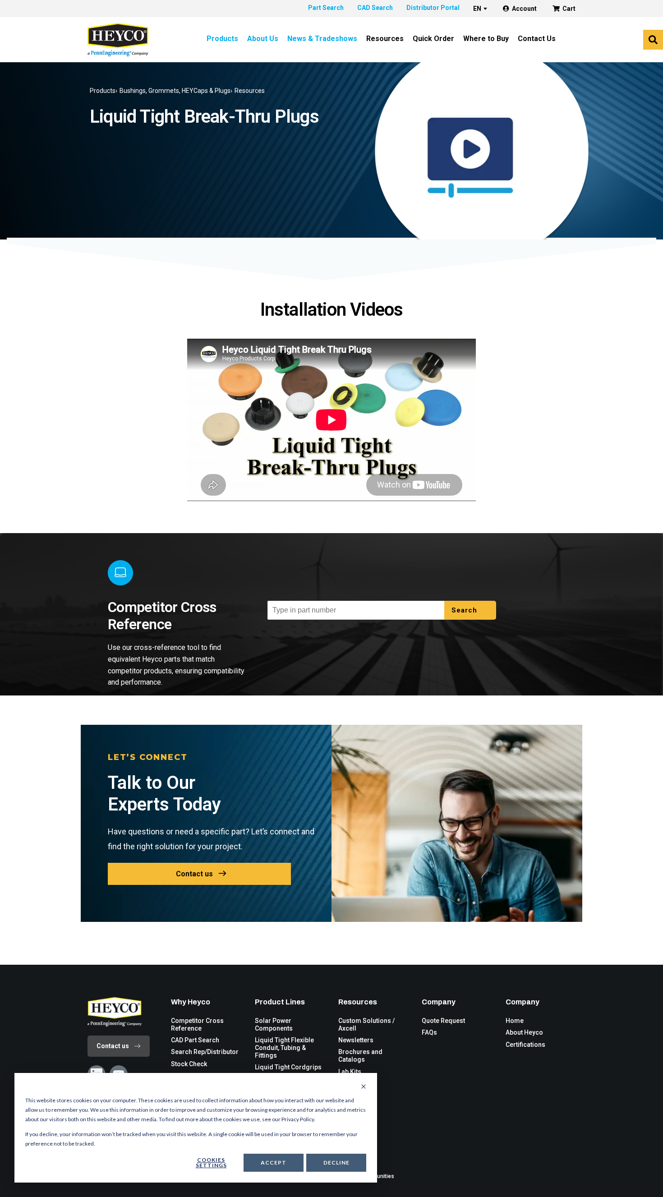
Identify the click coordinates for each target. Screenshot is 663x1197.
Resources (385, 38)
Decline (336, 1162)
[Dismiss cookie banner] (363, 1087)
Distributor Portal (433, 7)
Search (465, 610)
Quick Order (433, 38)
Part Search (326, 7)
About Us (262, 38)
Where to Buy (486, 38)
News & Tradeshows (322, 38)
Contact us (194, 874)
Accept (273, 1162)
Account (524, 8)
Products (222, 38)
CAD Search (375, 7)
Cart (569, 8)
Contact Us (537, 38)
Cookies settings (211, 1162)
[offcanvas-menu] (653, 40)
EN (477, 8)
